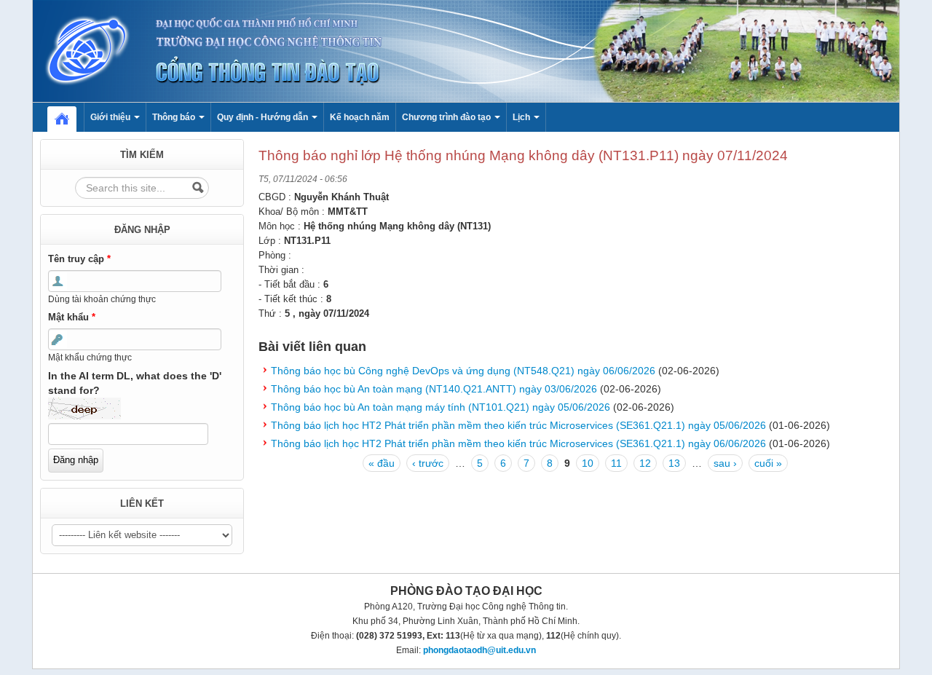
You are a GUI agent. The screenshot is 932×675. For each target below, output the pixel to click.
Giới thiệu (111, 117)
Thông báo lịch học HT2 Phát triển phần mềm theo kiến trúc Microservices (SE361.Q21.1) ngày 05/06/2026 (518, 425)
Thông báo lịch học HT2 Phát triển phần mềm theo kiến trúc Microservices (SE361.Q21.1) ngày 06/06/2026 (518, 443)
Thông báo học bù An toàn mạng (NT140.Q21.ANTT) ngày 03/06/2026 (434, 389)
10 (587, 463)
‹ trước (427, 463)
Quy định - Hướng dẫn (263, 117)
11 (616, 463)
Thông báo (174, 117)
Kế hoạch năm (360, 117)
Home (69, 117)
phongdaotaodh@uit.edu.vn (479, 650)
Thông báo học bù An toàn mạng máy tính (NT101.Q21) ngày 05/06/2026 (440, 407)
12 (645, 463)
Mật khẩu (71, 317)
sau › (725, 463)
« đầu (381, 463)
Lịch (522, 117)
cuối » (768, 463)
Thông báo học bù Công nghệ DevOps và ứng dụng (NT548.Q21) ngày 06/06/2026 (463, 370)
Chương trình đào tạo (447, 117)
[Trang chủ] (466, 50)
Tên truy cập (79, 258)
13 (674, 463)
